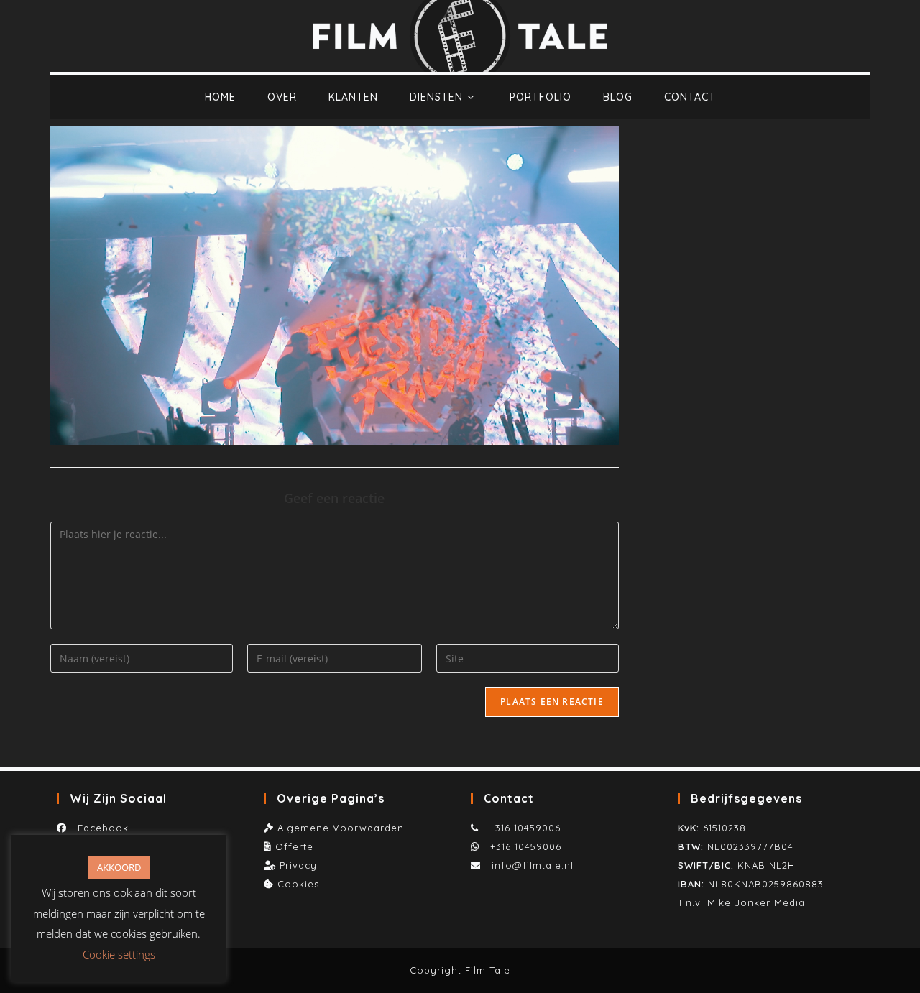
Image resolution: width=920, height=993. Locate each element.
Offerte (294, 846)
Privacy (298, 865)
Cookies (298, 884)
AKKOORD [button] (119, 867)
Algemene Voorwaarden (340, 827)
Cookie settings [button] (119, 954)
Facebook (99, 827)
